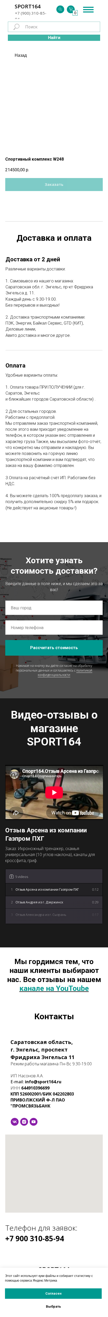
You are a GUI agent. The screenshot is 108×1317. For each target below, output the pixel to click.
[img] (60, 9)
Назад (21, 55)
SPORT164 (27, 6)
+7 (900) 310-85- (30, 13)
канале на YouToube (54, 988)
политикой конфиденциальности (65, 672)
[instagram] (24, 1122)
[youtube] (33, 1122)
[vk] (15, 1122)
